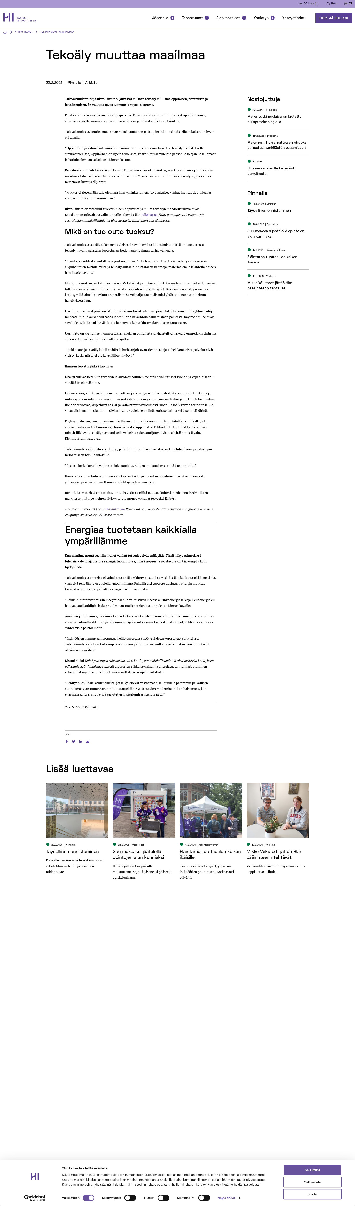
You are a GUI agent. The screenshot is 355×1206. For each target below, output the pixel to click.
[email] (87, 741)
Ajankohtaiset (228, 18)
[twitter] (73, 741)
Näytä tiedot (226, 1198)
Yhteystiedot (293, 18)
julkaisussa (149, 214)
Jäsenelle (160, 18)
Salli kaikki (312, 1170)
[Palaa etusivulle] (21, 18)
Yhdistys (261, 18)
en (350, 4)
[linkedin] (80, 741)
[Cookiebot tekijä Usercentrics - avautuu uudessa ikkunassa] (35, 1198)
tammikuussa (115, 509)
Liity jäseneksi (333, 18)
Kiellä (313, 1194)
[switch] (130, 1198)
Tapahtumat (192, 18)
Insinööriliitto (306, 4)
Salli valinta (312, 1182)
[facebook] (66, 741)
